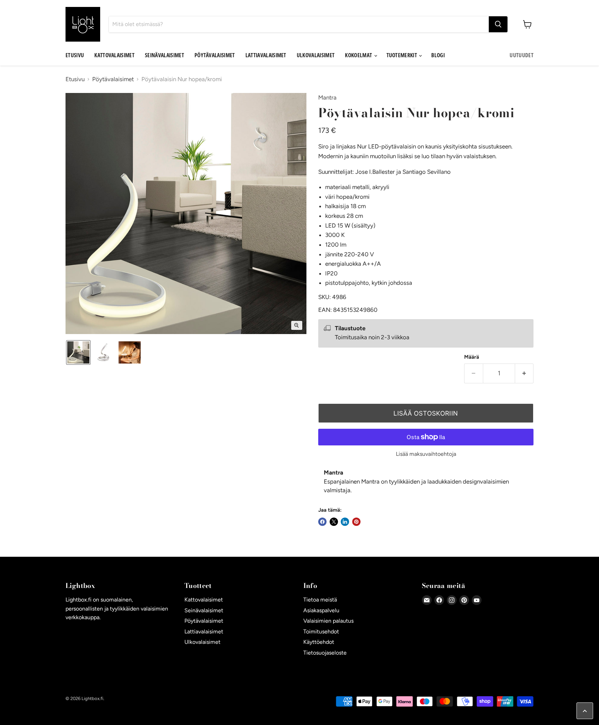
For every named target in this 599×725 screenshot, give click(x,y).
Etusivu (75, 55)
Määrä (471, 357)
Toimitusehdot (321, 631)
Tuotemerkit (402, 55)
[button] (78, 352)
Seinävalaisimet (164, 55)
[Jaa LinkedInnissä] (345, 522)
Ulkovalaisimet (316, 55)
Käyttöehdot (318, 642)
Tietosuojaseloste (325, 652)
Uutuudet (521, 55)
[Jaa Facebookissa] (322, 522)
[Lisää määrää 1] (524, 373)
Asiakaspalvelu (321, 610)
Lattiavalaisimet (265, 55)
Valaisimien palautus (328, 620)
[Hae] (498, 24)
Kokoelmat (359, 55)
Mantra (327, 97)
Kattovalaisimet (114, 55)
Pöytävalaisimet (214, 55)
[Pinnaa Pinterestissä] (356, 522)
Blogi (438, 55)
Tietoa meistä (320, 599)
